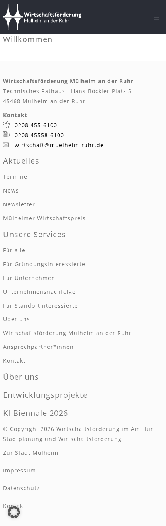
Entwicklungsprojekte (45, 395)
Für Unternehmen (29, 277)
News (11, 190)
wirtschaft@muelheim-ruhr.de (59, 145)
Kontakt (14, 360)
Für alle (14, 250)
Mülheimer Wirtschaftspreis (44, 218)
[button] (14, 512)
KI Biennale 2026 (35, 413)
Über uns (16, 319)
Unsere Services (34, 234)
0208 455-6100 (36, 125)
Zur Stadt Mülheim (30, 452)
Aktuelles (21, 161)
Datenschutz (21, 488)
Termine (15, 176)
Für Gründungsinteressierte (44, 264)
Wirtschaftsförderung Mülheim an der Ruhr (67, 333)
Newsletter (19, 204)
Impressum (19, 470)
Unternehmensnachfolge (39, 291)
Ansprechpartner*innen (38, 346)
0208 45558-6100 (39, 135)
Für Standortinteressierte (40, 305)
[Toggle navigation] (156, 17)
